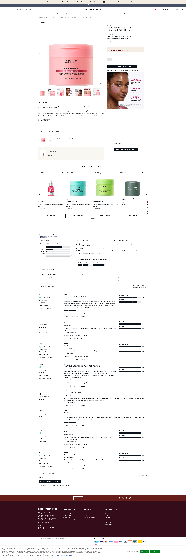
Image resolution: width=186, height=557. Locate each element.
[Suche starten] (48, 9)
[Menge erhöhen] (119, 59)
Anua (109, 25)
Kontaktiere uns (67, 517)
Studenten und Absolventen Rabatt (113, 526)
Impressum (87, 520)
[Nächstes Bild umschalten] (103, 53)
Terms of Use (68, 555)
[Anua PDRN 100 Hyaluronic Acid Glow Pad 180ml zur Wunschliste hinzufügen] (89, 172)
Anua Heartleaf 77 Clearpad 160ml (129, 198)
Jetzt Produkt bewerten (113, 38)
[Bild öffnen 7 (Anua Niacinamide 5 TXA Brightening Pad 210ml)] (96, 92)
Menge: (109, 56)
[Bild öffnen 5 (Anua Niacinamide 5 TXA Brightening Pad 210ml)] (78, 92)
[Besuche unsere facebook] (119, 498)
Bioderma (51, 17)
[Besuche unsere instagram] (126, 498)
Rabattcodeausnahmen (90, 517)
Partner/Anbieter (109, 519)
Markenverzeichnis (109, 513)
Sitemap (107, 520)
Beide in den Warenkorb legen (125, 150)
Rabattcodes (108, 515)
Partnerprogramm (109, 517)
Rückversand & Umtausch (69, 513)
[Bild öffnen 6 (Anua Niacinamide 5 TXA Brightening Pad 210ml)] (87, 92)
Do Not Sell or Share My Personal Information (46, 528)
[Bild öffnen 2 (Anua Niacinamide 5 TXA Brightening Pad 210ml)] (51, 92)
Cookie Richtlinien (88, 515)
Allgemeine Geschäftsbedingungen (92, 512)
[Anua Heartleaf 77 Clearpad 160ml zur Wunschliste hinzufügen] (143, 172)
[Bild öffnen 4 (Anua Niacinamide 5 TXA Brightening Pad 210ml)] (69, 92)
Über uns (107, 512)
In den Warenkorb (51, 215)
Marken (45, 17)
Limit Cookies (144, 551)
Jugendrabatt (108, 522)
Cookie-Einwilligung (43, 525)
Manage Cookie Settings (132, 551)
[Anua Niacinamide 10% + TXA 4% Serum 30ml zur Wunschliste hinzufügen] (62, 172)
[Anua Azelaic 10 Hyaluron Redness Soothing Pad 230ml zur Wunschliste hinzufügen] (116, 172)
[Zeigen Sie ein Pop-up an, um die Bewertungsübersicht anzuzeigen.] (49, 201)
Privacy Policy (60, 555)
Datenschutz (87, 513)
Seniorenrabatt (109, 524)
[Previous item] (39, 195)
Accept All (155, 551)
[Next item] (146, 195)
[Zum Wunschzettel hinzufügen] (141, 66)
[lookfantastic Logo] (93, 9)
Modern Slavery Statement (90, 519)
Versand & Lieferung (68, 515)
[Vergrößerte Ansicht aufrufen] (101, 83)
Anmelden (78, 498)
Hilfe (64, 512)
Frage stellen (124, 38)
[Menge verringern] (109, 59)
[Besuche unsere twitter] (123, 498)
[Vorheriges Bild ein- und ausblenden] (39, 53)
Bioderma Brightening (61, 17)
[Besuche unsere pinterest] (130, 498)
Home (40, 17)
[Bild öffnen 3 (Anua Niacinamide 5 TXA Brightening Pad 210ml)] (60, 92)
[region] (93, 551)
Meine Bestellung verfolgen (69, 519)
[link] (167, 9)
